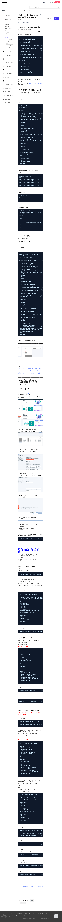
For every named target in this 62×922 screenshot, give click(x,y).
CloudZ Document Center (10, 10)
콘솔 (57, 2)
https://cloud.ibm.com (32, 393)
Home (51, 2)
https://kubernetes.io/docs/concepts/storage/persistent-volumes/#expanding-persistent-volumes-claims (32, 372)
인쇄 (42, 14)
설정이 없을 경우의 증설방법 (35, 83)
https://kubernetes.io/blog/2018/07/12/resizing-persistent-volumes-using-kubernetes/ (30, 369)
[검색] (59, 7)
